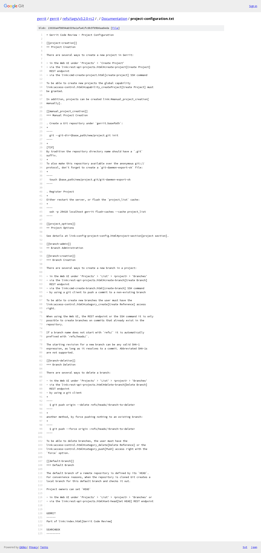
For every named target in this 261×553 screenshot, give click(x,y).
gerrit (41, 18)
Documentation (114, 18)
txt (245, 547)
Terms (44, 547)
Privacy (33, 547)
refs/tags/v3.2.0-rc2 (78, 18)
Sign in (253, 6)
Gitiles (23, 547)
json (254, 547)
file (115, 28)
